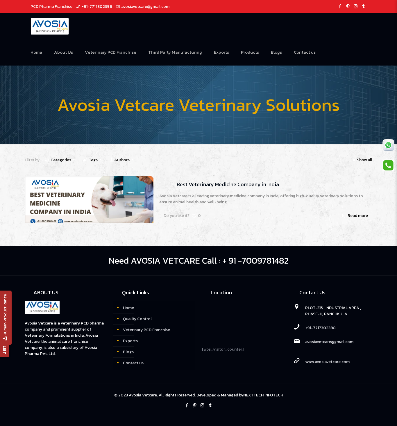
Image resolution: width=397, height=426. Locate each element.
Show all (364, 160)
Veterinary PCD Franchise (146, 330)
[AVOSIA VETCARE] (50, 26)
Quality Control (137, 319)
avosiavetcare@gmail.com (145, 6)
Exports (130, 341)
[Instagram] (356, 6)
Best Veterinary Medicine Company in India (228, 184)
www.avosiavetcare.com (327, 362)
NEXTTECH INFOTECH (263, 395)
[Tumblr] (363, 6)
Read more (358, 216)
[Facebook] (340, 6)
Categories (61, 160)
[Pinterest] (348, 6)
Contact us (133, 363)
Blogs (128, 352)
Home (128, 308)
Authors (122, 160)
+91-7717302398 (97, 6)
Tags (93, 160)
